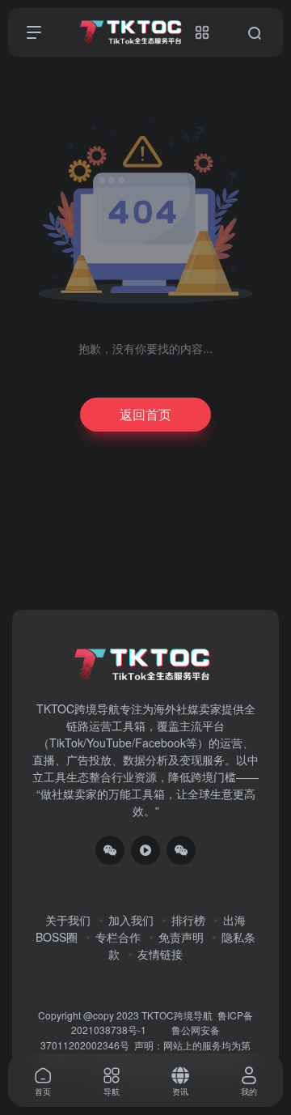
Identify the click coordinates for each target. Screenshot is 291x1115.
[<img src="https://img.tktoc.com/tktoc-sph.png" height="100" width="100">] (145, 850)
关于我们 (68, 920)
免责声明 (181, 937)
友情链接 (160, 954)
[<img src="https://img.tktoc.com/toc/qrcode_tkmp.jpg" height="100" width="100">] (181, 850)
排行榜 (188, 920)
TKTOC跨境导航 (177, 1015)
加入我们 (131, 920)
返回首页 (145, 414)
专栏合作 (118, 937)
